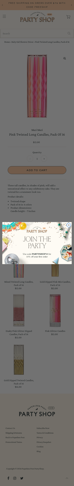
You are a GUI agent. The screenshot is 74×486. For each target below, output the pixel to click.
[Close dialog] (69, 225)
